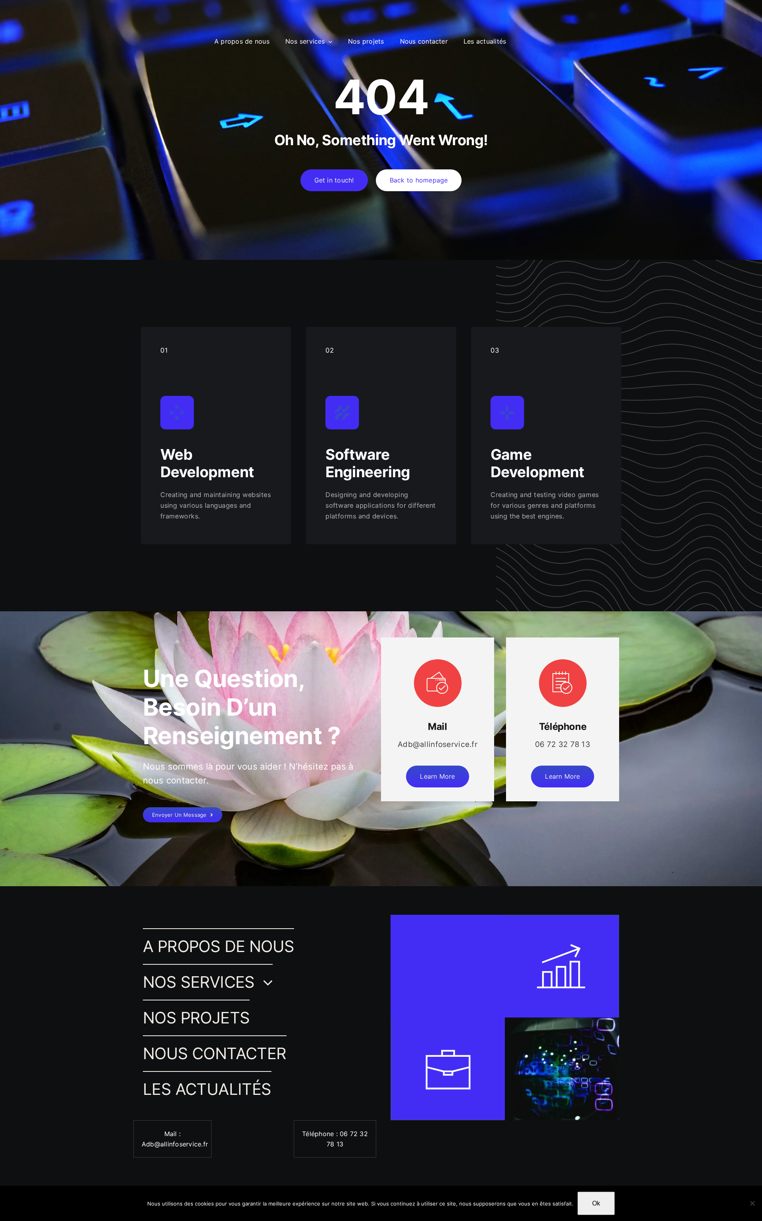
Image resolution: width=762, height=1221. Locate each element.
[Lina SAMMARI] (31, 28)
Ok (596, 1203)
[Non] (752, 1203)
